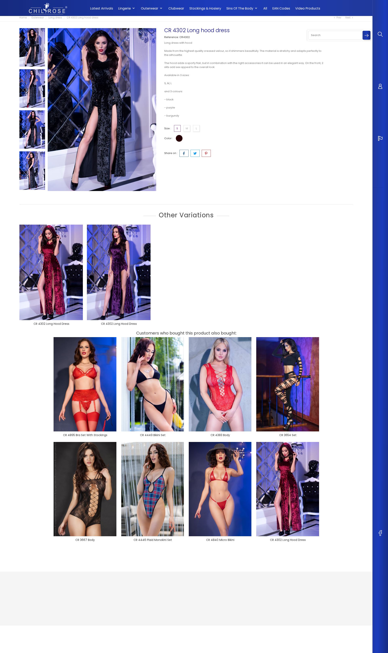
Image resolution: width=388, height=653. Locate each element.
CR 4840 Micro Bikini (220, 540)
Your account (228, 579)
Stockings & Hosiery (205, 8)
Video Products (307, 8)
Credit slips (223, 600)
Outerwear (152, 8)
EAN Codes (281, 8)
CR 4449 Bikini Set (153, 435)
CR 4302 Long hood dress (51, 324)
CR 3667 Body (85, 540)
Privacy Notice (169, 588)
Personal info (225, 588)
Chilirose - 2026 (30, 630)
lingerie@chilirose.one (39, 613)
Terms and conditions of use (178, 600)
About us (166, 594)
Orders (221, 594)
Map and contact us (173, 606)
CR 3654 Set (287, 435)
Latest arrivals (101, 8)
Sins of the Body (242, 8)
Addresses (223, 606)
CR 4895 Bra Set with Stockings (85, 435)
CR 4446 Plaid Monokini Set (153, 540)
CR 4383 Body (220, 435)
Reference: (171, 37)
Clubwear (176, 8)
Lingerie (127, 8)
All (265, 8)
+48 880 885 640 (35, 607)
